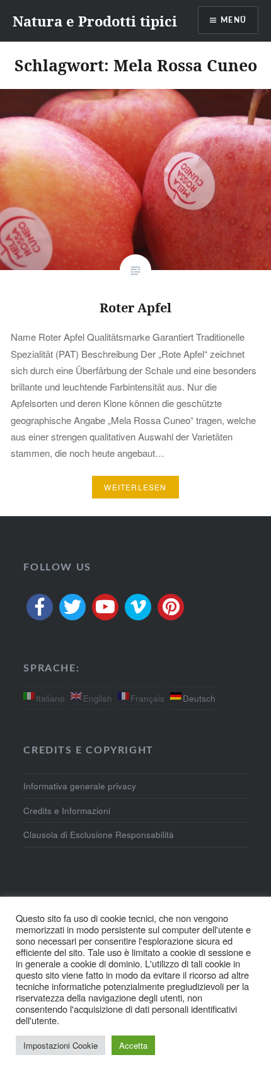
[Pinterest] (171, 607)
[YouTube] (105, 607)
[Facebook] (39, 607)
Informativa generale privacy (79, 786)
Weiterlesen (135, 486)
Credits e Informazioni (66, 811)
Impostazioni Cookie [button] (60, 1045)
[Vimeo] (138, 607)
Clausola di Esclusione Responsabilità (98, 835)
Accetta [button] (133, 1045)
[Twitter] (72, 607)
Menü (233, 20)
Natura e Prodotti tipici (95, 20)
